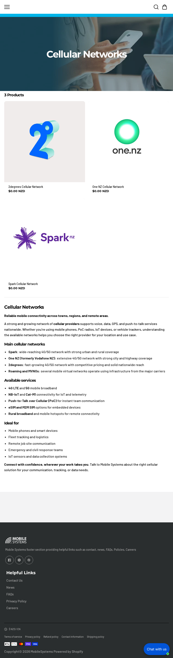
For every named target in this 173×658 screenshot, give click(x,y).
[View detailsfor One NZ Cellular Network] (128, 141)
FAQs (10, 594)
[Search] (156, 7)
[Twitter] (19, 560)
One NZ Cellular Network (108, 187)
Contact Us (14, 580)
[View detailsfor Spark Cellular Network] (44, 238)
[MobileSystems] (86, 7)
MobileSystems (42, 651)
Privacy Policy (16, 601)
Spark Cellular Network (23, 284)
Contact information (73, 636)
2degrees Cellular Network (25, 187)
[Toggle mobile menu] (38, 7)
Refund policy (50, 636)
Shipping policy (95, 636)
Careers (12, 608)
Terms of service (13, 636)
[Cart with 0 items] (164, 7)
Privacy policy (32, 636)
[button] (164, 7)
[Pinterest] (29, 560)
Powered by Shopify (68, 651)
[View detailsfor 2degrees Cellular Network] (44, 141)
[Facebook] (9, 560)
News (10, 587)
